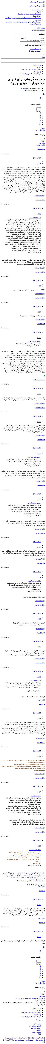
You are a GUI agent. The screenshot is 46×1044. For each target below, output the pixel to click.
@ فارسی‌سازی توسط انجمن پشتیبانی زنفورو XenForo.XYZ (24, 1040)
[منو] (44, 4)
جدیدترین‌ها (37, 16)
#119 (39, 905)
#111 (39, 577)
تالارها (39, 12)
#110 (39, 547)
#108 (39, 454)
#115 (39, 719)
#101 (39, 163)
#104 (39, 312)
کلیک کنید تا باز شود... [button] (33, 252)
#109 (39, 499)
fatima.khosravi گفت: (33, 457)
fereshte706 (41, 149)
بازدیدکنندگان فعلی (34, 22)
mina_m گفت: (36, 796)
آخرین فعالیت (10, 18)
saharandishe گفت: (34, 341)
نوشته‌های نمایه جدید (23, 18)
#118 (39, 846)
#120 (39, 937)
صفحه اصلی (36, 10)
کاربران (38, 20)
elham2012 (41, 743)
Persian (38, 1020)
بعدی (43, 128)
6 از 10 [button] (36, 130)
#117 (39, 792)
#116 (39, 757)
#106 (39, 394)
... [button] (40, 100)
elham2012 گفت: (35, 850)
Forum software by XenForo (25, 1038)
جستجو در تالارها (24, 14)
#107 (39, 422)
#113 (39, 647)
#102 (39, 214)
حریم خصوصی (35, 1028)
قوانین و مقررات (35, 1026)
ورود (43, 56)
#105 (39, 338)
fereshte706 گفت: (35, 218)
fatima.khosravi (39, 380)
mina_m (42, 704)
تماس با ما (37, 1024)
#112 (39, 619)
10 (40, 124)
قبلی (43, 94)
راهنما (39, 1030)
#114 (39, 677)
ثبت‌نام (42, 60)
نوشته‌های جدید (35, 14)
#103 (39, 286)
